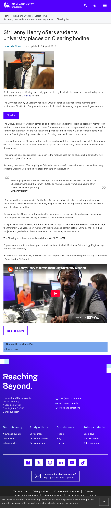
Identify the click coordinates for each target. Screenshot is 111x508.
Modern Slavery (76, 495)
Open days (89, 434)
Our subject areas (39, 439)
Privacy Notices (40, 491)
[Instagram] (50, 462)
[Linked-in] (61, 462)
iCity (59, 439)
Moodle (60, 434)
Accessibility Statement (26, 495)
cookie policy (46, 503)
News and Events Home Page (20, 344)
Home (6, 16)
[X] (39, 462)
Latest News (41, 16)
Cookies (89, 491)
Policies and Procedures (66, 491)
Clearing (11, 115)
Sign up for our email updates (60, 476)
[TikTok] (83, 462)
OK (104, 502)
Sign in (93, 495)
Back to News (15, 331)
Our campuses (37, 443)
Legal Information (53, 495)
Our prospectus (92, 439)
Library (60, 443)
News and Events (22, 16)
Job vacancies (10, 443)
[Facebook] (28, 462)
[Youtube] (72, 462)
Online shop (9, 439)
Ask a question (91, 443)
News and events (12, 434)
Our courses (36, 434)
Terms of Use (20, 491)
